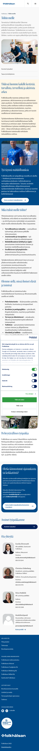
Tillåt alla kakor (19, 399)
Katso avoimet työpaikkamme (13, 200)
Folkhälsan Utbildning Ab (9, 671)
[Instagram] (6, 710)
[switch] (34, 375)
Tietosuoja (4, 645)
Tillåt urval (19, 405)
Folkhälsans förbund (7, 663)
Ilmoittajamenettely (7, 649)
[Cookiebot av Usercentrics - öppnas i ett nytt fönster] (29, 337)
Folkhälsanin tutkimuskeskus (10, 660)
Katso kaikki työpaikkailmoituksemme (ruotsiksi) (17, 506)
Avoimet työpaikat (7, 69)
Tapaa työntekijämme (8, 74)
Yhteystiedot (5, 642)
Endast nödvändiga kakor (19, 412)
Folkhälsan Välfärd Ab (8, 674)
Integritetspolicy (6, 747)
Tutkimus (4, 699)
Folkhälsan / (4, 14)
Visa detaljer (29, 394)
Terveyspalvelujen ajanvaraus (10, 696)
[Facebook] (2, 710)
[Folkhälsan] (9, 3)
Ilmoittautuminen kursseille (9, 689)
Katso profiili (19, 629)
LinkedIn (12, 710)
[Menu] (35, 3)
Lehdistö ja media (6, 692)
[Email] (25, 558)
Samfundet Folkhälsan (8, 678)
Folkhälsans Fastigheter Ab (9, 667)
